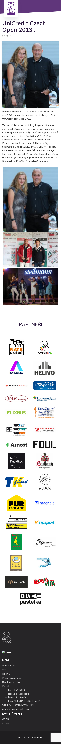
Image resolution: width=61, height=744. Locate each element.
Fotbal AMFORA (16, 690)
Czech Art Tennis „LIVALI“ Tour (18, 704)
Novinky (6, 673)
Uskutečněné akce (11, 682)
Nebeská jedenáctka (18, 693)
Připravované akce (11, 678)
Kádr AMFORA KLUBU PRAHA (24, 700)
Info (4, 669)
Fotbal (5, 686)
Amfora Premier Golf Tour (15, 709)
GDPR (5, 719)
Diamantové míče (17, 697)
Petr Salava (8, 665)
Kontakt (6, 723)
